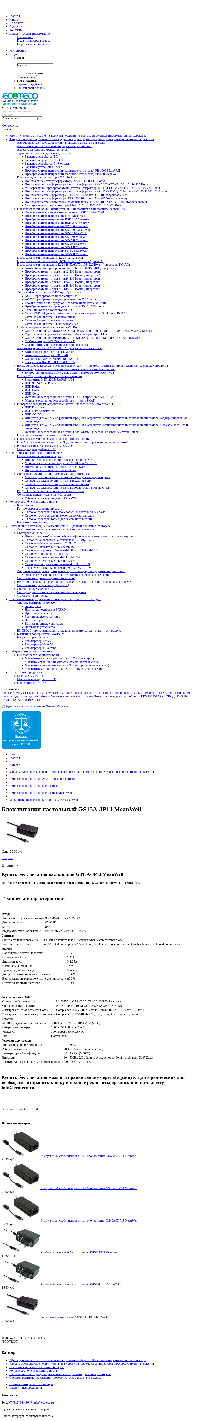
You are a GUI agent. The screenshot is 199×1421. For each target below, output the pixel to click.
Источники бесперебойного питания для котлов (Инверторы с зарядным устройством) (82, 431)
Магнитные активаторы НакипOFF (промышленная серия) (64, 668)
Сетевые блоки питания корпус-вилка (50, 316)
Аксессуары (33, 606)
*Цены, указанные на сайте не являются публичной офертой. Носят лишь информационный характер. (77, 135)
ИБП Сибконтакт (36, 390)
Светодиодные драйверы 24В (36, 449)
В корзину (8, 858)
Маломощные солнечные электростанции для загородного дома (67, 477)
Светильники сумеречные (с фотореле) (43, 585)
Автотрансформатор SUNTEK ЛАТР (49, 351)
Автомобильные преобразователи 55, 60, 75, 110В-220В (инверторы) (70, 268)
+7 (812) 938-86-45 (14, 107)
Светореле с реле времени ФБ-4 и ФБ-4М (52, 557)
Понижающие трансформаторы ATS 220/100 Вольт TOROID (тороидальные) (76, 195)
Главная (14, 16)
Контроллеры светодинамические (39, 508)
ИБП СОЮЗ (33, 414)
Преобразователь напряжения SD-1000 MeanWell (57, 229)
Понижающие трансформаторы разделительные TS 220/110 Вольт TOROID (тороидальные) (86, 201)
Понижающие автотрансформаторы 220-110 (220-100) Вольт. (65, 181)
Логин (21, 57)
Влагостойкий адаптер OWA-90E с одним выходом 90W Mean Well (69, 372)
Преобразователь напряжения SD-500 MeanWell (56, 254)
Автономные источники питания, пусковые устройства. (54, 146)
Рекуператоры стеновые (33, 637)
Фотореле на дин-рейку (32, 595)
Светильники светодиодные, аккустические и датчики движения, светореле (60, 526)
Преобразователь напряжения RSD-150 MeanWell (57, 219)
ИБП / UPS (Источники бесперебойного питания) (50, 376)
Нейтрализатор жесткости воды (38, 654)
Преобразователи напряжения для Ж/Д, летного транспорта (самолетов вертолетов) (72, 442)
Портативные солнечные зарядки (39, 456)
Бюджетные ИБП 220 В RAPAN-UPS (49, 379)
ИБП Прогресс (35, 407)
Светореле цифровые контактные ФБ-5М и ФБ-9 (57, 564)
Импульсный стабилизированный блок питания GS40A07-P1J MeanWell (89, 1220)
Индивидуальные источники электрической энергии (60, 459)
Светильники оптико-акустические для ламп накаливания (55, 529)
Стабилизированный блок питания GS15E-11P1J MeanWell (80, 1284)
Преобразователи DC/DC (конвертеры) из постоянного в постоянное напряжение (71, 208)
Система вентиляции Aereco (36, 602)
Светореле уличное (30, 533)
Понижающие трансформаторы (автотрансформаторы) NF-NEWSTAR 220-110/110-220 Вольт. (87, 184)
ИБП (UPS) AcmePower (40, 383)
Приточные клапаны (38, 613)
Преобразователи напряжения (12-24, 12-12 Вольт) (50, 257)
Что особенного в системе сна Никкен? (67, 696)
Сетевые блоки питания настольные (49, 320)
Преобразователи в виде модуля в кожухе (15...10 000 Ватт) (64, 306)
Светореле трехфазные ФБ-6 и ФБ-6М (50, 560)
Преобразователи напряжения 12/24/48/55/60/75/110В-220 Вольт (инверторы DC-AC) (73, 264)
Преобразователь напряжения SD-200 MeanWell (56, 240)
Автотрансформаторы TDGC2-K (46, 355)
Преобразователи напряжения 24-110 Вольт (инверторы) (62, 278)
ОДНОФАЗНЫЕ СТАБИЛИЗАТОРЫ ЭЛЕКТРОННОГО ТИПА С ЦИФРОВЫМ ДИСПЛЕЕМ (88, 330)
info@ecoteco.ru (43, 1402)
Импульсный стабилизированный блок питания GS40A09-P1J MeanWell (89, 1156)
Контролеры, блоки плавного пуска (33, 501)
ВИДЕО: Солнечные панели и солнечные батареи (50, 491)
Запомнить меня (32, 73)
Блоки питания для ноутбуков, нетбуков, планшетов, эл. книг (65, 303)
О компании (25, 37)
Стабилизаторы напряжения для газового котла (56, 344)
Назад (13, 754)
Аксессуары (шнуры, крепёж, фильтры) (43, 149)
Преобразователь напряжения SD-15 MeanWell (56, 233)
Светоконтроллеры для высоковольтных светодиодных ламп (65, 512)
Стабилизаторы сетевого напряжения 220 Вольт (49, 327)
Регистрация (17, 50)
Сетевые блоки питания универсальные (51, 323)
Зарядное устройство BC (41, 156)
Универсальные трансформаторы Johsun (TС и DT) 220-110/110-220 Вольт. (74, 205)
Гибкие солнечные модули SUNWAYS (50, 498)
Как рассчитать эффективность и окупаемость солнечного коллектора (48, 692)
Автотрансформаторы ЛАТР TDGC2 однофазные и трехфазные (59, 348)
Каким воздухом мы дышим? (21, 696)
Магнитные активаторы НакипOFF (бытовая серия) (59, 658)
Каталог (14, 19)
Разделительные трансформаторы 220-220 (45, 445)
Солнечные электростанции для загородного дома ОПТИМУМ (67, 487)
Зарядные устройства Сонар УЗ (46, 167)
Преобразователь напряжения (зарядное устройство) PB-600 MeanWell (71, 174)
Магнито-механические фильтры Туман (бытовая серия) (62, 661)
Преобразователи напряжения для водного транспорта (53, 438)
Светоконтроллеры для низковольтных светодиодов (59, 515)
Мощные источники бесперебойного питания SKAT (60, 400)
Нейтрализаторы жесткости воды (31, 651)
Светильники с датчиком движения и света (46, 578)
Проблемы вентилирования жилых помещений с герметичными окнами (143, 692)
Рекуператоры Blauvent (40, 648)
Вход (13, 54)
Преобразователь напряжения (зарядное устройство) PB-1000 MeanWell (72, 170)
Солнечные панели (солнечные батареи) (44, 494)
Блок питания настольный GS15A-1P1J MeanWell (74, 1317)
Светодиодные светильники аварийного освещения (51, 592)
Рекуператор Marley (38, 641)
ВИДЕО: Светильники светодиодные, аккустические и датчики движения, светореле (74, 581)
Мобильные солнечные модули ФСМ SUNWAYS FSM (61, 463)
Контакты (15, 30)
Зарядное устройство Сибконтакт (47, 163)
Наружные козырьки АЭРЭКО (45, 609)
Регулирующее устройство (42, 616)
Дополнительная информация (30, 33)
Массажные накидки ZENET (36, 679)
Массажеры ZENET (30, 675)
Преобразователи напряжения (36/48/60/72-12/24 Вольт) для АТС (60, 261)
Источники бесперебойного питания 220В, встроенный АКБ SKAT (70, 397)
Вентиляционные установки (44, 623)
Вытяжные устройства (40, 627)
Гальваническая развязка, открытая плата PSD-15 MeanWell (64, 212)
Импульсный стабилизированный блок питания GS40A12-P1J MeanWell (89, 1188)
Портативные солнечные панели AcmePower (55, 466)
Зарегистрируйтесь (29, 84)
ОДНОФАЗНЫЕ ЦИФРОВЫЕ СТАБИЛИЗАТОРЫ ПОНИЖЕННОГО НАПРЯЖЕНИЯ (84, 337)
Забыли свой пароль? (31, 87)
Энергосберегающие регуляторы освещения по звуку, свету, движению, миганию (71, 571)
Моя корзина (10, 125)
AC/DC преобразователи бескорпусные (51, 296)
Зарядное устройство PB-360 (44, 160)
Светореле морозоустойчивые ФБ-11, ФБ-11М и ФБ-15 (61, 550)
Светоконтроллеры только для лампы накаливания (58, 519)
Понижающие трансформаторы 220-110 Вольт (47, 177)
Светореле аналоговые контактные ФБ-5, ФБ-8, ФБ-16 (61, 539)
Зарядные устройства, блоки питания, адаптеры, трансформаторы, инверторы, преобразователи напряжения (81, 139)
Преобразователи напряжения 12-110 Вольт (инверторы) (62, 271)
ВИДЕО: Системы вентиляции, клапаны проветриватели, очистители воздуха (69, 630)
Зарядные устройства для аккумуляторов (44, 153)
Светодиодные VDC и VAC (35, 588)
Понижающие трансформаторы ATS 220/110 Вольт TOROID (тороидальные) (76, 198)
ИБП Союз (32, 393)
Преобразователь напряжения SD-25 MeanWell (56, 243)
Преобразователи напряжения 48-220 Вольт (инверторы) (62, 289)
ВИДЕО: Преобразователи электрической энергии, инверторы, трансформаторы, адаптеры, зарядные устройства (92, 365)
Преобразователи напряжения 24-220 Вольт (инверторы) (62, 282)
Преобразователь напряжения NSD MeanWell (55, 215)
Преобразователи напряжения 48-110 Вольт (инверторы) (62, 285)
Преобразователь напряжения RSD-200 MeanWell (57, 222)
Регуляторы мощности (32, 522)
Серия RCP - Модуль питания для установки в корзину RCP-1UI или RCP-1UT (77, 313)
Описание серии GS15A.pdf (20, 1109)
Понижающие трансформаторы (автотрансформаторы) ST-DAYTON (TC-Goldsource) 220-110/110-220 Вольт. (97, 191)
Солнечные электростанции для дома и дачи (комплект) (54, 473)
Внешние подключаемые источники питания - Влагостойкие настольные (66, 369)
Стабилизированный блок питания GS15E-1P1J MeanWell (79, 1252)
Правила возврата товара (33, 40)
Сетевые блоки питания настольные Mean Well (40, 792)
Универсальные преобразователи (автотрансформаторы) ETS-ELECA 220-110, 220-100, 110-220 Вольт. (93, 188)
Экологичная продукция (25, 672)
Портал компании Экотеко (34, 44)
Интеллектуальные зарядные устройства (44, 435)
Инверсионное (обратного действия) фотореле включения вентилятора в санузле (79, 536)
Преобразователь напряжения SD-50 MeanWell (56, 250)
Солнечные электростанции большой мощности (57, 484)
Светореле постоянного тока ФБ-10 (48, 553)
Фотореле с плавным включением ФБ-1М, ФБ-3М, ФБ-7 (62, 567)
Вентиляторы (34, 620)
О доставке (16, 26)
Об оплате (16, 23)
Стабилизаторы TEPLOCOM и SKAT (50, 341)
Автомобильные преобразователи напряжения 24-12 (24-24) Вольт (61, 142)
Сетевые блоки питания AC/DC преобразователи (50, 292)
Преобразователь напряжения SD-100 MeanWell (56, 226)
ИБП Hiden (32, 386)
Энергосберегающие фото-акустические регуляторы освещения (67, 574)
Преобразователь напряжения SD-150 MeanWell (56, 236)
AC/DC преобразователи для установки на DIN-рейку (61, 299)
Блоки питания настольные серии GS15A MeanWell (43, 799)
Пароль (22, 65)
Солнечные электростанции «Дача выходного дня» (59, 480)
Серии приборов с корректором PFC (49, 309)
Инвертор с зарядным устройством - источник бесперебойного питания (65, 404)
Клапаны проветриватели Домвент (40, 634)
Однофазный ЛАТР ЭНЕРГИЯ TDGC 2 (51, 358)
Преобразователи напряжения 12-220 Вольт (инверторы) (62, 275)
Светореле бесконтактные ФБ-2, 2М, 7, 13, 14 (55, 543)
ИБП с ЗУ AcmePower (39, 411)
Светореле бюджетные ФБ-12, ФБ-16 (49, 546)
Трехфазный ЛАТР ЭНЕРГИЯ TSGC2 (50, 362)
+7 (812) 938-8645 (20, 1402)
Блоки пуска (25, 505)
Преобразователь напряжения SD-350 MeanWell (56, 247)
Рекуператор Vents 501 (40, 644)
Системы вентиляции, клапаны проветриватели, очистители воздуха (55, 599)
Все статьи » (36, 699)
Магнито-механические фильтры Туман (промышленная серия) (67, 665)
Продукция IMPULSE (31, 682)
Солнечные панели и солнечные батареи (36, 452)
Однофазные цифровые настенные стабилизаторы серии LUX (66, 334)
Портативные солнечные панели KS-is (50, 470)
